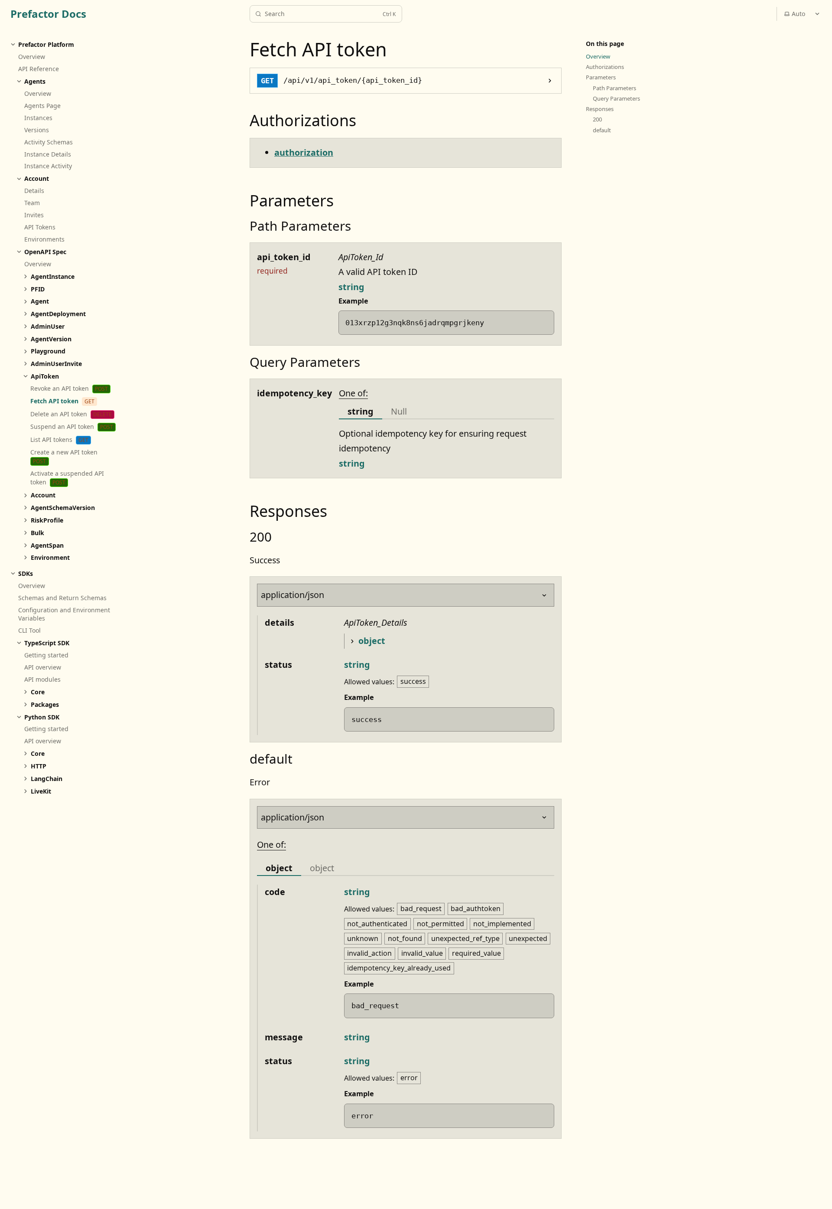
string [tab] (361, 411)
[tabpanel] (446, 448)
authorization (303, 152)
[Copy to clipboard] (542, 322)
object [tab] (279, 868)
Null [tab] (399, 411)
